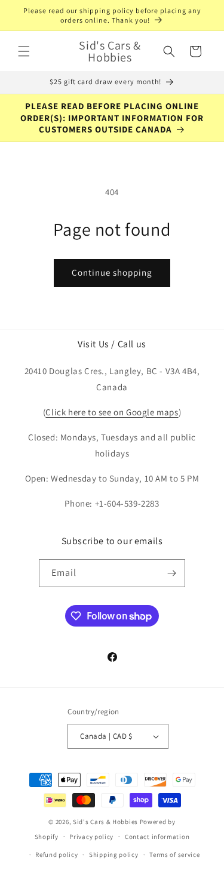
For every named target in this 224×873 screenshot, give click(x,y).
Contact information (157, 836)
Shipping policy (114, 854)
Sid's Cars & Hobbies (105, 822)
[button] (24, 51)
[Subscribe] (171, 573)
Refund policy (56, 854)
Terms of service (174, 854)
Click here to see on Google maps (111, 412)
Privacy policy (91, 836)
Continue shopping (112, 272)
